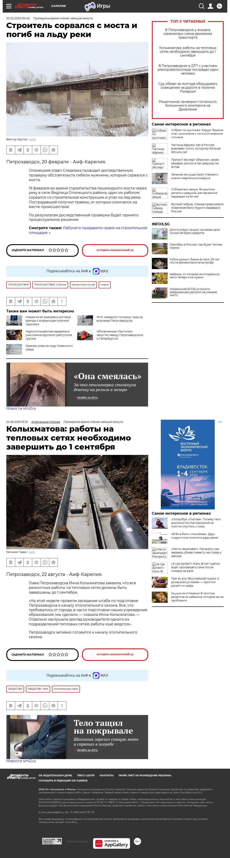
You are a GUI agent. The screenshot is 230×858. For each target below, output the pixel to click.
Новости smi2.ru (21, 408)
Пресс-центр (86, 775)
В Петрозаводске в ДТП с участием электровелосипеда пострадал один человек (187, 69)
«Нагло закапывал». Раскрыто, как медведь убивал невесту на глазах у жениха (196, 552)
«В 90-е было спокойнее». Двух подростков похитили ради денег (195, 535)
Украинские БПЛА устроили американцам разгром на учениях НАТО (193, 292)
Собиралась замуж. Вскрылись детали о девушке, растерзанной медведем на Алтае (194, 193)
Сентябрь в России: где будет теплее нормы (196, 246)
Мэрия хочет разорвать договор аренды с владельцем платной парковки (48, 320)
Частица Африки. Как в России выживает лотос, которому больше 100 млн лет (196, 148)
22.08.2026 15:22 (17, 422)
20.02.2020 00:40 (18, 18)
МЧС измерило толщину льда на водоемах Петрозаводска (120, 318)
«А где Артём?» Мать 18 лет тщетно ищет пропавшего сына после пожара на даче (195, 567)
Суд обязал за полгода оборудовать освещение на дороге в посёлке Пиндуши (187, 87)
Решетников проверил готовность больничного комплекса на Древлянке (188, 105)
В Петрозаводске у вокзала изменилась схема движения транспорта (188, 33)
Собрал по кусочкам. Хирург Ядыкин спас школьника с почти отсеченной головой (197, 133)
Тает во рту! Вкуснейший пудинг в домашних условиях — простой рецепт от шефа (195, 582)
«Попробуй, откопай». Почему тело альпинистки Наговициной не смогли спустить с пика (196, 523)
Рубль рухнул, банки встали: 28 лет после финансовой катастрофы (194, 261)
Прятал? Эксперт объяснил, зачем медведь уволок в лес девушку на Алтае (195, 163)
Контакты (106, 775)
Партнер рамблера (77, 841)
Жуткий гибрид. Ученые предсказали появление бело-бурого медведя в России (197, 207)
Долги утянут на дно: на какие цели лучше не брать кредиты (195, 231)
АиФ (32, 139)
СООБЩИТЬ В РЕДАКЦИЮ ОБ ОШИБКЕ (63, 780)
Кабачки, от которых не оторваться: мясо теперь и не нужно (195, 276)
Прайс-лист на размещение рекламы (145, 775)
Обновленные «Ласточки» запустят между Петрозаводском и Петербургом (120, 335)
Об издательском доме (55, 775)
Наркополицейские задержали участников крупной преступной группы (49, 335)
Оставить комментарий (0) (115, 250)
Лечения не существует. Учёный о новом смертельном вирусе (194, 176)
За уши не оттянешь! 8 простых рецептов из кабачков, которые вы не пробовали (197, 597)
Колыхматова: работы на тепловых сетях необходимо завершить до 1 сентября (187, 51)
